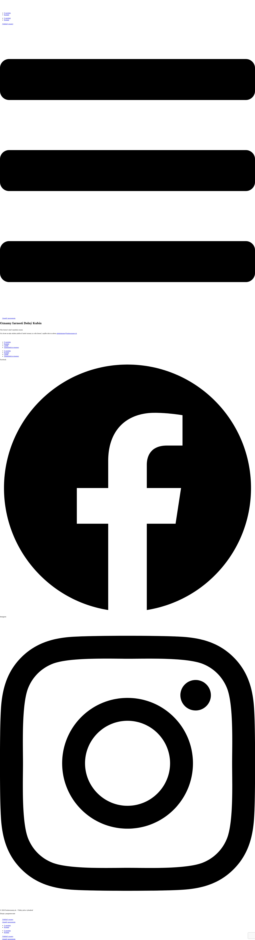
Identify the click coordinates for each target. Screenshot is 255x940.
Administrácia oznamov (11, 347)
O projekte (7, 13)
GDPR (6, 346)
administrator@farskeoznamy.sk (67, 333)
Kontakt (6, 15)
